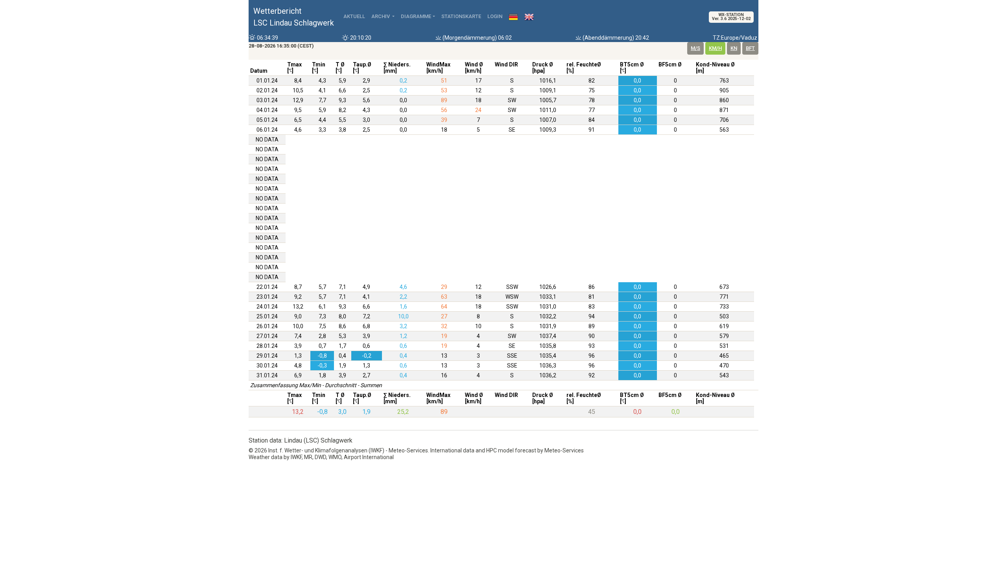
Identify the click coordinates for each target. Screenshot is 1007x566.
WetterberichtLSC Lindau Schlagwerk (293, 17)
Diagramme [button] (416, 16)
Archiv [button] (381, 16)
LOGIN (494, 16)
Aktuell (354, 16)
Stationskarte (461, 16)
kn (733, 48)
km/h (715, 48)
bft (750, 48)
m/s (695, 48)
